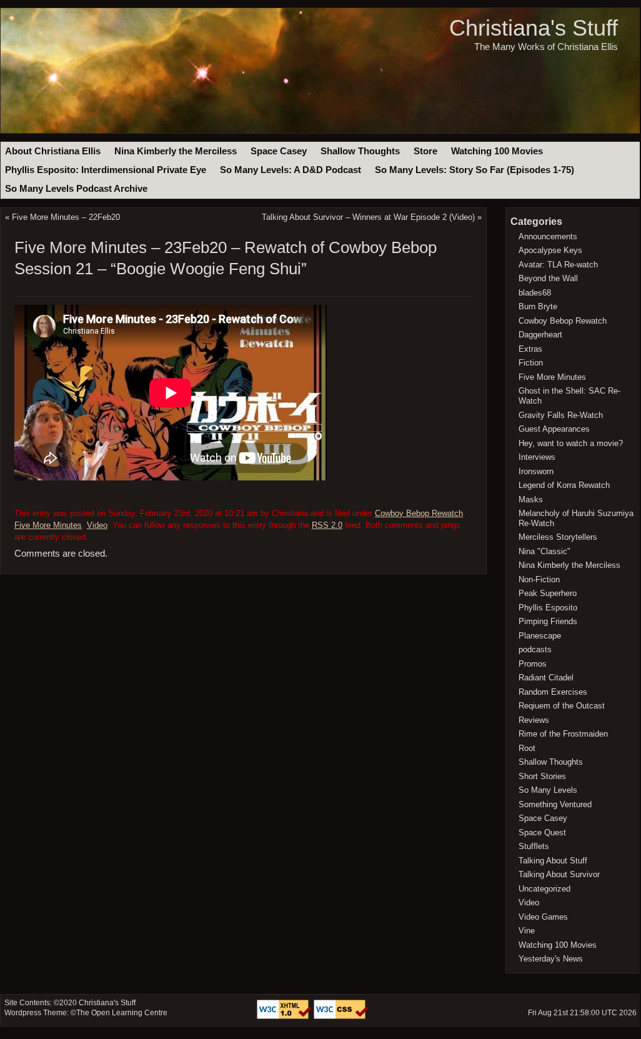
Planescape (540, 635)
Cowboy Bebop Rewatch (419, 513)
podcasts (535, 649)
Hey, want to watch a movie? (571, 443)
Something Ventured (555, 804)
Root (527, 748)
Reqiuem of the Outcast (562, 705)
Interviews (537, 457)
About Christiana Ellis (53, 151)
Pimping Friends (548, 621)
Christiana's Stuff (533, 28)
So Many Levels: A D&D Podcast (290, 170)
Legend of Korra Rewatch (564, 485)
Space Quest (542, 832)
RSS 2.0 (327, 525)
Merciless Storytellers (558, 537)
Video (97, 525)
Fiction (531, 362)
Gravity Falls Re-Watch (561, 415)
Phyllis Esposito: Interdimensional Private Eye (105, 170)
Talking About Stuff (553, 860)
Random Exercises (553, 692)
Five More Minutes (48, 525)
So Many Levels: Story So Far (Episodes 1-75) (474, 170)
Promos (533, 664)
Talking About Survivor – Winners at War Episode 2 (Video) (368, 217)
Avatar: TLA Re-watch (558, 264)
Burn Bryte (538, 306)
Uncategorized (544, 888)
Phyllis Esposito (548, 607)
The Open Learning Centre (121, 1012)
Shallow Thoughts (360, 151)
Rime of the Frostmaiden (563, 733)
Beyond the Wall (548, 278)
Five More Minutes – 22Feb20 (66, 217)
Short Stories (542, 776)
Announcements (548, 236)
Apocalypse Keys (550, 250)
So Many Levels (548, 790)
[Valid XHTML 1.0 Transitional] (285, 1016)
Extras (530, 349)
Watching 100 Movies (497, 151)
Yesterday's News (551, 958)
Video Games (543, 917)
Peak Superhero (548, 593)
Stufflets (534, 846)
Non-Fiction (539, 579)
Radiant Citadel (546, 677)
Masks (531, 499)
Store (425, 151)
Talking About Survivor (559, 874)
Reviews (534, 720)
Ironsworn (536, 471)
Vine (527, 930)
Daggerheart (540, 334)
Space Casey (279, 151)
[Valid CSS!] (341, 1016)
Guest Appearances (554, 429)
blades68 (535, 292)
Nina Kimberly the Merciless (175, 151)
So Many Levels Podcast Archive (76, 189)
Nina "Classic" (544, 551)
